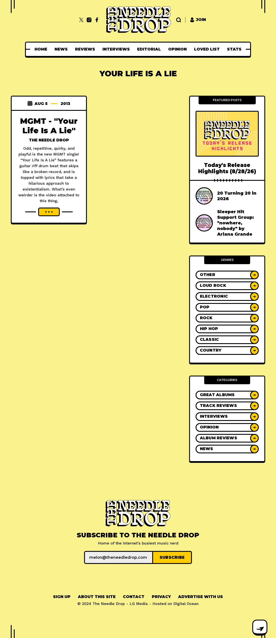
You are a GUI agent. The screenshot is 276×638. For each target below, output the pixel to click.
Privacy (161, 596)
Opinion (177, 49)
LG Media (139, 603)
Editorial (149, 49)
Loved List (207, 49)
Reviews (85, 49)
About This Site (97, 596)
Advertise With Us (200, 596)
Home (40, 49)
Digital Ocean (186, 603)
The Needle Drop (49, 140)
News (61, 49)
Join (201, 19)
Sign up (62, 596)
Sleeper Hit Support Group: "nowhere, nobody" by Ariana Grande (235, 223)
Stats (234, 49)
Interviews (116, 49)
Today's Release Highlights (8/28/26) (227, 168)
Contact (133, 596)
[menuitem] (40, 49)
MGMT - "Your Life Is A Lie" (49, 125)
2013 (65, 103)
